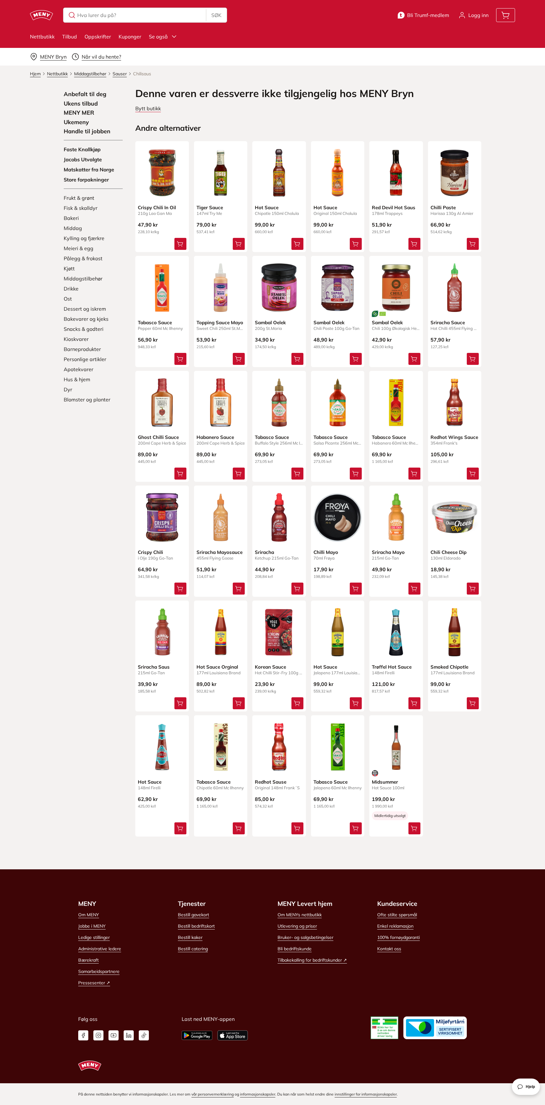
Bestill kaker (190, 937)
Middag (73, 228)
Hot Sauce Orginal (217, 667)
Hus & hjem (77, 379)
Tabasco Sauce (155, 322)
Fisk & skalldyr (80, 208)
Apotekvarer (78, 369)
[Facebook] (83, 1035)
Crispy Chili (150, 552)
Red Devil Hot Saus (393, 207)
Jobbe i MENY (92, 926)
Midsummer (385, 782)
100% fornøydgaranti (398, 937)
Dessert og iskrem (85, 309)
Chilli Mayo (326, 552)
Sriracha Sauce (448, 322)
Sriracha (264, 552)
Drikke (71, 288)
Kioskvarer (76, 339)
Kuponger (130, 36)
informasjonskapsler (257, 1094)
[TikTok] (144, 1035)
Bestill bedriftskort (196, 926)
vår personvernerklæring (212, 1094)
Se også (158, 36)
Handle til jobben (87, 131)
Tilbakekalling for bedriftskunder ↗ (312, 960)
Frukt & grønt (79, 198)
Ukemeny (76, 122)
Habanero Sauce (215, 437)
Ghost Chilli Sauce (158, 437)
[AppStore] (232, 1035)
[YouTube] (113, 1035)
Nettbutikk (42, 36)
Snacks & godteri (83, 329)
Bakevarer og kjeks (86, 319)
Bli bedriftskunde (295, 949)
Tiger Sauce (209, 207)
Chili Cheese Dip (448, 552)
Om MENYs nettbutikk (300, 915)
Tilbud (69, 36)
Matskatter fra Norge (89, 169)
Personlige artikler (85, 359)
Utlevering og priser (297, 926)
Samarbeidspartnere (99, 971)
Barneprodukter (82, 349)
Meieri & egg (78, 248)
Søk (216, 15)
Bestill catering (193, 949)
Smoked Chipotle (449, 667)
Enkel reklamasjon (395, 926)
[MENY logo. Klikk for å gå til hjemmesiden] (41, 15)
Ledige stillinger (94, 937)
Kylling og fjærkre (84, 238)
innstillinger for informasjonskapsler (366, 1094)
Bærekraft (88, 960)
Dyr (68, 389)
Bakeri (71, 218)
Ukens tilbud (81, 103)
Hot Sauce (266, 207)
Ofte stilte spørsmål (397, 915)
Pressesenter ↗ (94, 983)
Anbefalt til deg (85, 94)
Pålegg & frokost (83, 258)
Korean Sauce (270, 667)
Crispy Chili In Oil (157, 207)
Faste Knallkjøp (82, 149)
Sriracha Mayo (388, 552)
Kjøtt (69, 268)
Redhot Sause (270, 782)
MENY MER (79, 112)
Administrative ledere (99, 949)
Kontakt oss (389, 949)
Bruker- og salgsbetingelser (305, 937)
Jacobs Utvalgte (83, 159)
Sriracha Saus (154, 667)
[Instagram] (98, 1035)
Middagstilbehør (83, 278)
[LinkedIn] (129, 1035)
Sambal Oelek (270, 322)
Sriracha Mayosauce (219, 552)
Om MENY (88, 915)
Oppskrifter (98, 36)
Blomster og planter (87, 399)
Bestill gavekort (193, 915)
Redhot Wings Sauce (454, 437)
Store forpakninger (86, 179)
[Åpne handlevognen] (505, 15)
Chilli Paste (443, 207)
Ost (68, 299)
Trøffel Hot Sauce (392, 667)
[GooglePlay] (197, 1035)
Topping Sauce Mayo (219, 322)
